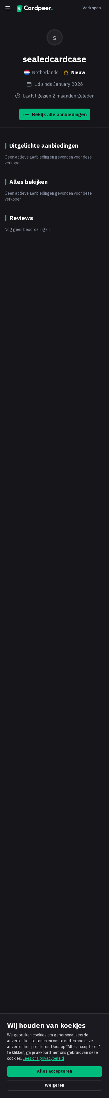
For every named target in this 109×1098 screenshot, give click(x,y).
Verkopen (92, 8)
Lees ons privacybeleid (43, 1058)
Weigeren (54, 1085)
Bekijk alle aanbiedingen (59, 114)
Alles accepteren (54, 1071)
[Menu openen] (7, 8)
